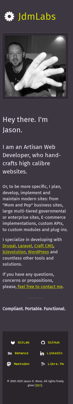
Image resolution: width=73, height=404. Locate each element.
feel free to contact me (40, 286)
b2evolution (14, 252)
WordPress (38, 252)
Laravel (25, 245)
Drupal (9, 245)
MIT (38, 385)
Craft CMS (43, 245)
